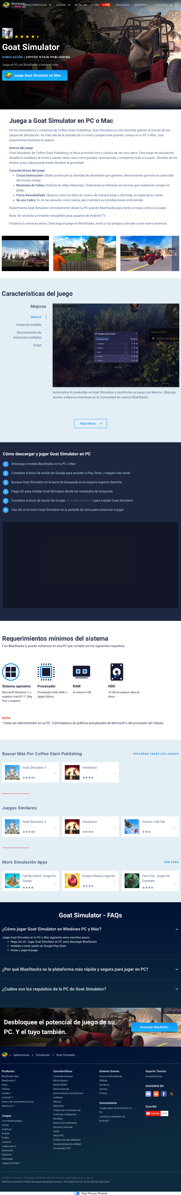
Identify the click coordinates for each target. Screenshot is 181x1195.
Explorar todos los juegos (156, 753)
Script (56, 1131)
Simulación (12, 57)
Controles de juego (63, 1076)
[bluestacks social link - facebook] (164, 1094)
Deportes (6, 1154)
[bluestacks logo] (12, 5)
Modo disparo (60, 1080)
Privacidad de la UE (73, 1182)
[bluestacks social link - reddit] (156, 1094)
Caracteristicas (35, 5)
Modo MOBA (60, 1084)
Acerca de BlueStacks (110, 1076)
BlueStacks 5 (9, 1080)
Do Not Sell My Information (97, 1182)
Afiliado (103, 1080)
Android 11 (7, 1097)
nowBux (6, 1093)
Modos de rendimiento (65, 1122)
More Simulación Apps (24, 862)
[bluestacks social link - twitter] (171, 1094)
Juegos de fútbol (11, 1163)
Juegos (61, 5)
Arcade (5, 1133)
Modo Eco (58, 1105)
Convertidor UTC (62, 1148)
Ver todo (171, 862)
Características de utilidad (67, 1144)
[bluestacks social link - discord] (148, 1094)
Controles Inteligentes (64, 1114)
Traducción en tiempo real (66, 1110)
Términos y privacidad (12, 1182)
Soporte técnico (155, 1071)
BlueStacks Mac (10, 1076)
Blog (78, 5)
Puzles (5, 1137)
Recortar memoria (62, 1127)
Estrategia (7, 1158)
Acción (5, 1125)
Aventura (6, 1129)
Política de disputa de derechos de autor (43, 1182)
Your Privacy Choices (94, 1193)
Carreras (6, 1141)
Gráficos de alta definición (67, 1139)
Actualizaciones (153, 1076)
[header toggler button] (176, 5)
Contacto (104, 1084)
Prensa (103, 1093)
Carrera (103, 1089)
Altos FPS (58, 1135)
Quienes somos (109, 1071)
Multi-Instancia (61, 1089)
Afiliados (122, 5)
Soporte (140, 5)
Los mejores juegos (12, 1120)
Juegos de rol (9, 1146)
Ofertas (6, 1089)
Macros (57, 1101)
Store (100, 5)
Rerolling (57, 1118)
